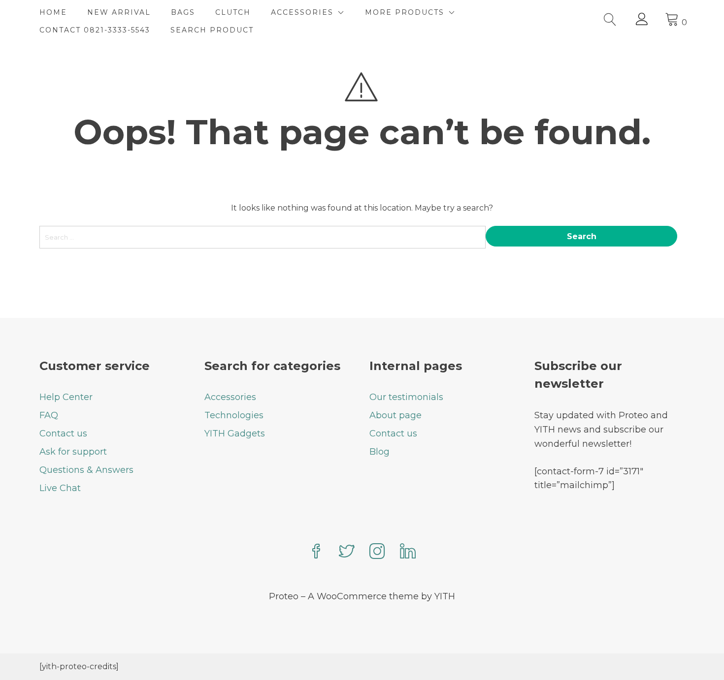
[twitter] (347, 552)
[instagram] (377, 552)
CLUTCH (233, 12)
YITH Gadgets (234, 433)
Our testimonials (406, 397)
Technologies (233, 415)
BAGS (183, 12)
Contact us (63, 433)
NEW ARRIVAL (119, 12)
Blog (379, 451)
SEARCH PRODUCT (212, 30)
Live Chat (60, 488)
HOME (53, 12)
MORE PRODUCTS (404, 12)
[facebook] (316, 552)
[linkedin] (408, 552)
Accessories (230, 397)
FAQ (48, 415)
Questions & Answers (86, 469)
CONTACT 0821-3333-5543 (94, 30)
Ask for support (73, 451)
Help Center (66, 397)
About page (395, 415)
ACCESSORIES (302, 12)
